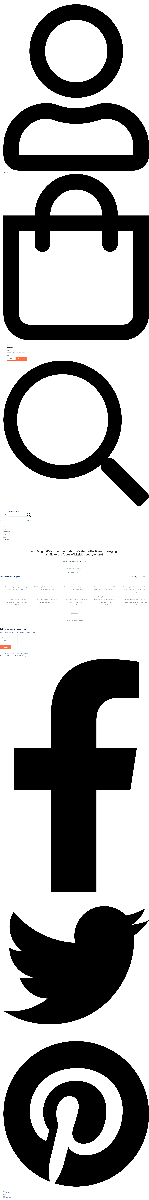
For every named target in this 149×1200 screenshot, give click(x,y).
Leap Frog (78, 572)
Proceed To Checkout (80, 561)
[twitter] (76, 1037)
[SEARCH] (29, 515)
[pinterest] (76, 1188)
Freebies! (6, 539)
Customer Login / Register (74, 568)
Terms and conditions (71, 620)
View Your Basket (68, 561)
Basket (11, 358)
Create (45, 656)
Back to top (74, 613)
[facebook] (76, 891)
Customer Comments (9, 534)
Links (4, 537)
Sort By (134, 577)
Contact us (80, 620)
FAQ (4, 526)
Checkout (21, 358)
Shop (4, 529)
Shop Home (71, 572)
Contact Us (6, 531)
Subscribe (5, 647)
